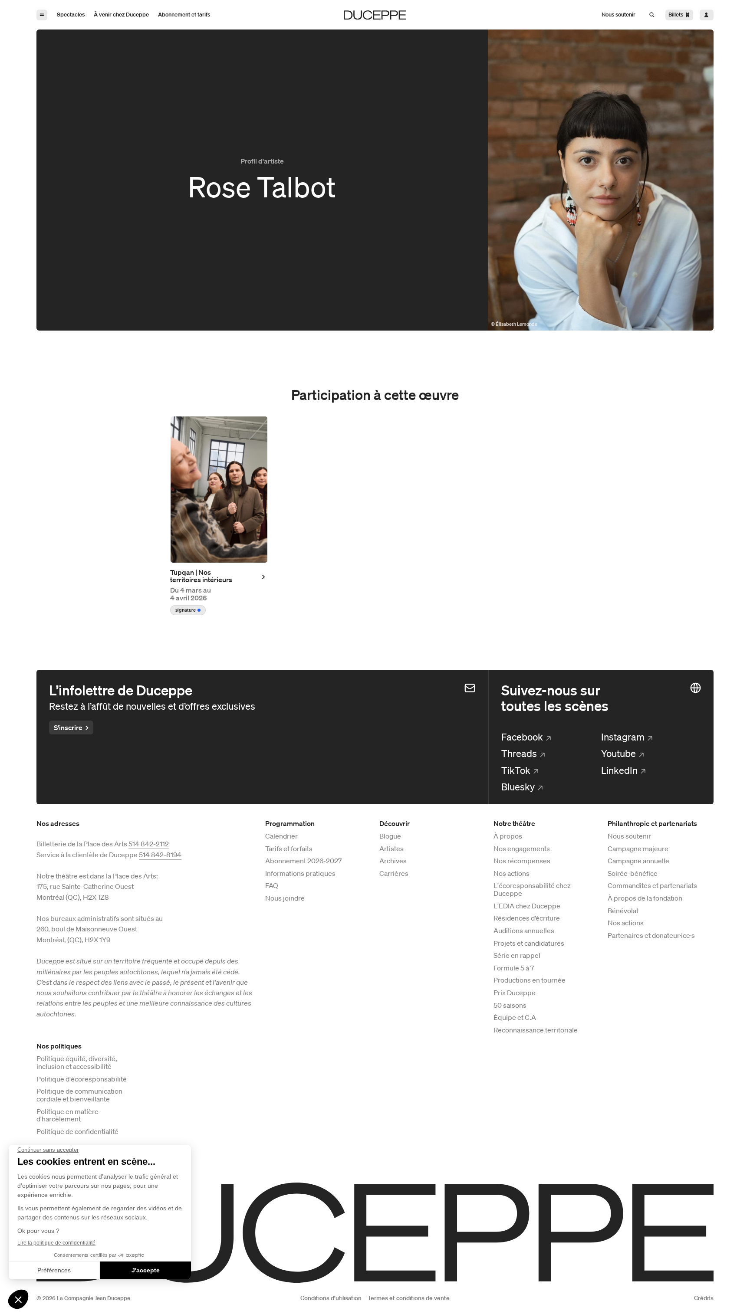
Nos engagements (521, 849)
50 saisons (509, 1005)
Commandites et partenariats (652, 886)
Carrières (393, 874)
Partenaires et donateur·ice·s (651, 936)
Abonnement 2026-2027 (303, 861)
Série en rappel (516, 956)
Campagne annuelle (638, 861)
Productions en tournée (529, 980)
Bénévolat (623, 911)
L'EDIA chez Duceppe (526, 906)
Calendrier (281, 836)
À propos (507, 836)
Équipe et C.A (514, 1018)
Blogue (390, 836)
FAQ (271, 886)
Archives (393, 861)
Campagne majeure (638, 849)
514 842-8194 (160, 854)
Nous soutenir (629, 836)
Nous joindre (285, 898)
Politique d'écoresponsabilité (81, 1079)
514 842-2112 (148, 843)
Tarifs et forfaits (288, 849)
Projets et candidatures (528, 943)
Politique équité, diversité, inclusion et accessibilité (76, 1063)
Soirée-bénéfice (633, 874)
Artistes (391, 849)
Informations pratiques (300, 874)
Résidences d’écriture (526, 918)
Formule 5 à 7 (513, 968)
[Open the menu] (41, 15)
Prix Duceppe (514, 993)
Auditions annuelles (523, 931)
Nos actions (511, 874)
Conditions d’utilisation (330, 1298)
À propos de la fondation (645, 898)
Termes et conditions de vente (409, 1298)
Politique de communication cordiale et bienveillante (79, 1095)
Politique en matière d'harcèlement (67, 1116)
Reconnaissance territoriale (535, 1030)
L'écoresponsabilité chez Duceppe (532, 890)
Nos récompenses (521, 861)
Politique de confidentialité (77, 1132)
